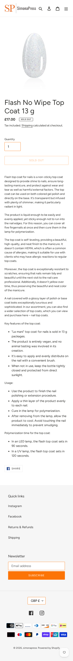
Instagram (15, 506)
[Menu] (66, 8)
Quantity (9, 139)
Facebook (14, 516)
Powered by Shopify (49, 648)
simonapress (30, 648)
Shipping (27, 125)
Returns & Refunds (20, 527)
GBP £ (35, 601)
